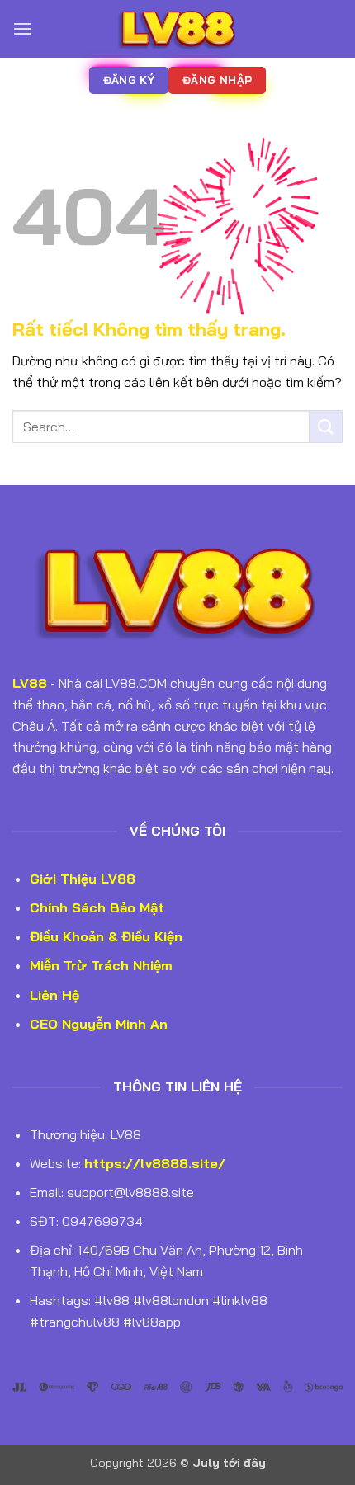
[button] (22, 28)
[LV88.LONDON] (177, 29)
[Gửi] (326, 426)
